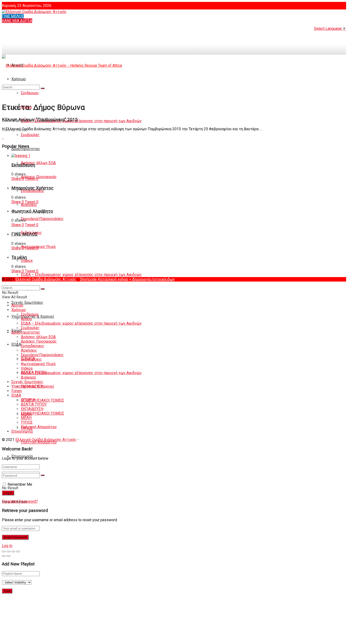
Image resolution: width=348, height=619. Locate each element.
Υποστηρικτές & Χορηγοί (32, 386)
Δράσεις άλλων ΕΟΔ (38, 163)
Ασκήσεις (29, 204)
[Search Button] (43, 475)
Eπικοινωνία (22, 431)
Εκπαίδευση (23, 165)
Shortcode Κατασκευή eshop (104, 279)
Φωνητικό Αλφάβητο (32, 211)
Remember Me (20, 484)
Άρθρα (26, 319)
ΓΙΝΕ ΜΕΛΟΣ (13, 16)
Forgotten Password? (20, 501)
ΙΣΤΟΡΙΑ (28, 400)
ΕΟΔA (16, 344)
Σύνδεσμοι (30, 314)
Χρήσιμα (18, 310)
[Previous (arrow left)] (4, 556)
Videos (27, 260)
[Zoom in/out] (18, 551)
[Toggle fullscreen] (13, 551)
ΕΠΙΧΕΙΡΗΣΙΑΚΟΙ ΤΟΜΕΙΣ (42, 400)
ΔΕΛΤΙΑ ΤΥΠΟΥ (34, 404)
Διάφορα (28, 377)
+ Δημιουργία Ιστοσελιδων (152, 279)
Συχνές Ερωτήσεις (27, 302)
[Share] (8, 551)
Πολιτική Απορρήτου (39, 442)
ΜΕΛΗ (26, 418)
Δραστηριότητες (25, 332)
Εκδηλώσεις (31, 359)
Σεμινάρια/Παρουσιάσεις (42, 218)
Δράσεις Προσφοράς (39, 177)
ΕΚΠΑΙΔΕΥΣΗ (32, 409)
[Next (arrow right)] (8, 556)
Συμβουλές (30, 135)
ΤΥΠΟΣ (27, 422)
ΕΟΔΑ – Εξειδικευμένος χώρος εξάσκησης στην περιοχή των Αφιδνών (81, 121)
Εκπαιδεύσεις (32, 190)
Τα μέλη (19, 257)
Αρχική (17, 305)
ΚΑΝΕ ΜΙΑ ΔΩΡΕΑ (17, 20)
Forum (16, 391)
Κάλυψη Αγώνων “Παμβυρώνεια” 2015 (40, 119)
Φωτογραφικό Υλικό (38, 364)
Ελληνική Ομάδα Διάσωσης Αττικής (45, 279)
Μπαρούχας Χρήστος (32, 188)
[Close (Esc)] (4, 551)
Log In (7, 545)
